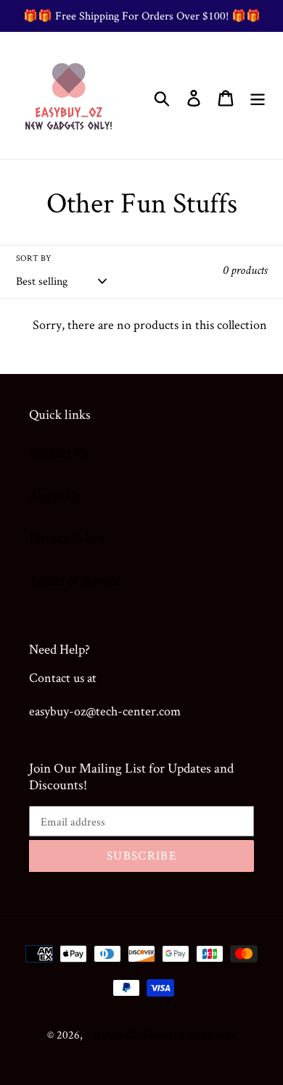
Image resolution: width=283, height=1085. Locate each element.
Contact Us (59, 453)
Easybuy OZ (113, 1034)
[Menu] (258, 95)
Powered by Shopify (190, 1034)
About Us (55, 495)
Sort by (34, 257)
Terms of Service (74, 580)
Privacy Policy (66, 537)
